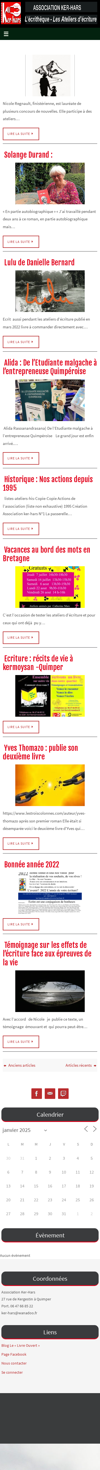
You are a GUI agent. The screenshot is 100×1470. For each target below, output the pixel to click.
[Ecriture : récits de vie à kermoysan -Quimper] (50, 696)
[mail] (50, 1093)
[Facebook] (36, 1093)
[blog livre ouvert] (63, 1093)
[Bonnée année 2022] (50, 893)
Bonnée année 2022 (31, 864)
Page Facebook (13, 1354)
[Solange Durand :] (50, 183)
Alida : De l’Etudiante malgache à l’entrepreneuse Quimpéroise (50, 367)
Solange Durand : (28, 154)
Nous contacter (14, 1363)
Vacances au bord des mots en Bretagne (46, 554)
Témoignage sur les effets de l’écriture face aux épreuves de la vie (47, 954)
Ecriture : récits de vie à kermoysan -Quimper (38, 663)
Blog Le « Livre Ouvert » (20, 1345)
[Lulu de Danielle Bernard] (50, 291)
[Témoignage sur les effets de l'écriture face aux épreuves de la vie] (50, 991)
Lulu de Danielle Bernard (39, 262)
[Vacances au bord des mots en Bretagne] (50, 587)
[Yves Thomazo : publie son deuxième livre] (50, 785)
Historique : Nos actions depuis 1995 (48, 483)
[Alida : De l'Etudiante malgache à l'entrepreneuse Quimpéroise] (50, 400)
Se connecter (12, 1372)
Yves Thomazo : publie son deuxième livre (40, 752)
